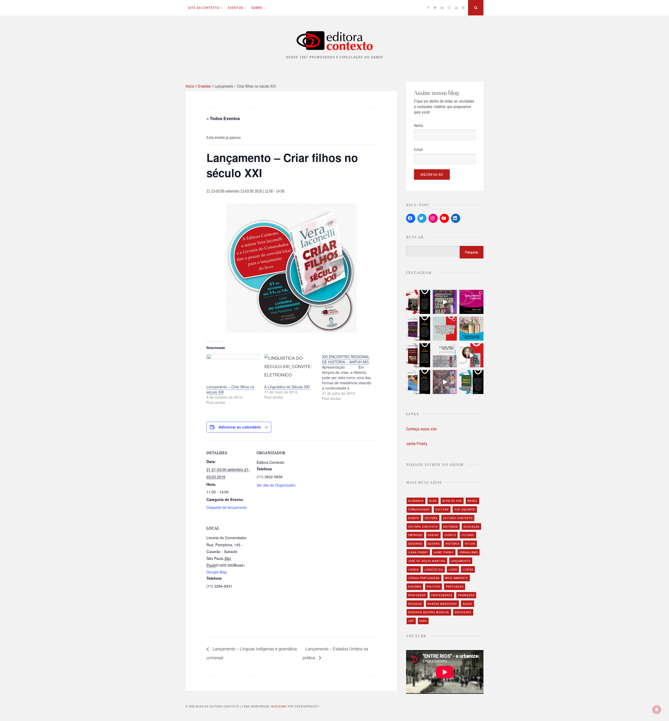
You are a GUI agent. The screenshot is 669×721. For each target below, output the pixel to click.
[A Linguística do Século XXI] (290, 369)
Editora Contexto (458, 518)
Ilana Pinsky (418, 552)
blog (433, 501)
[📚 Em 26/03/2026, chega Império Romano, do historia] (418, 355)
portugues (455, 586)
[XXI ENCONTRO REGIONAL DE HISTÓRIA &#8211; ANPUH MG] (351, 377)
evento (450, 535)
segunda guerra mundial (428, 612)
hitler (470, 543)
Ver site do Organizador (276, 485)
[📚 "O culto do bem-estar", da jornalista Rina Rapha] (445, 382)
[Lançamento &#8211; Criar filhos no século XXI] (232, 369)
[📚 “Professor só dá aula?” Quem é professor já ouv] (445, 302)
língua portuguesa (424, 578)
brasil (473, 501)
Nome (418, 125)
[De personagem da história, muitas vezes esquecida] (445, 355)
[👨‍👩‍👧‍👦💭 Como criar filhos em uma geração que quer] (445, 329)
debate (413, 518)
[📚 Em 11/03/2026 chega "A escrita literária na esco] (418, 382)
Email (418, 149)
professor (417, 595)
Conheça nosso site (421, 429)
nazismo (414, 586)
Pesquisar (471, 252)
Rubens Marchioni (442, 604)
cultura (442, 509)
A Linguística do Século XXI (287, 386)
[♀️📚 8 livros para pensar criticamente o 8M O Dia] (471, 329)
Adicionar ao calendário (239, 427)
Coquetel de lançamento (226, 507)
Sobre (256, 7)
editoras (450, 526)
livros (468, 569)
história (452, 543)
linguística (433, 569)
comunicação (419, 509)
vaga (423, 621)
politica (433, 586)
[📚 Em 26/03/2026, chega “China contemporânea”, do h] (418, 329)
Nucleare (279, 706)
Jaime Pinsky (416, 443)
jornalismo (468, 552)
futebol (468, 535)
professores (441, 595)
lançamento (460, 561)
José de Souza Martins (426, 561)
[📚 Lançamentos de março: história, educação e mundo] (471, 302)
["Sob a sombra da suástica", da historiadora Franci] (418, 302)
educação (472, 526)
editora (431, 518)
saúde (467, 604)
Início (190, 86)
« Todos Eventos (223, 118)
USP (411, 621)
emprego (415, 535)
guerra (434, 543)
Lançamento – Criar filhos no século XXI (230, 389)
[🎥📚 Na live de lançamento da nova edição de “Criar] (471, 355)
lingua (413, 569)
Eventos (235, 7)
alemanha (416, 501)
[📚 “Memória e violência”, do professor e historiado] (471, 382)
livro (453, 569)
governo (415, 543)
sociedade (463, 612)
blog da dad (452, 501)
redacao (415, 604)
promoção (466, 595)
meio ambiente (456, 578)
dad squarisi (464, 509)
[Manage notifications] (657, 709)
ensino (433, 535)
